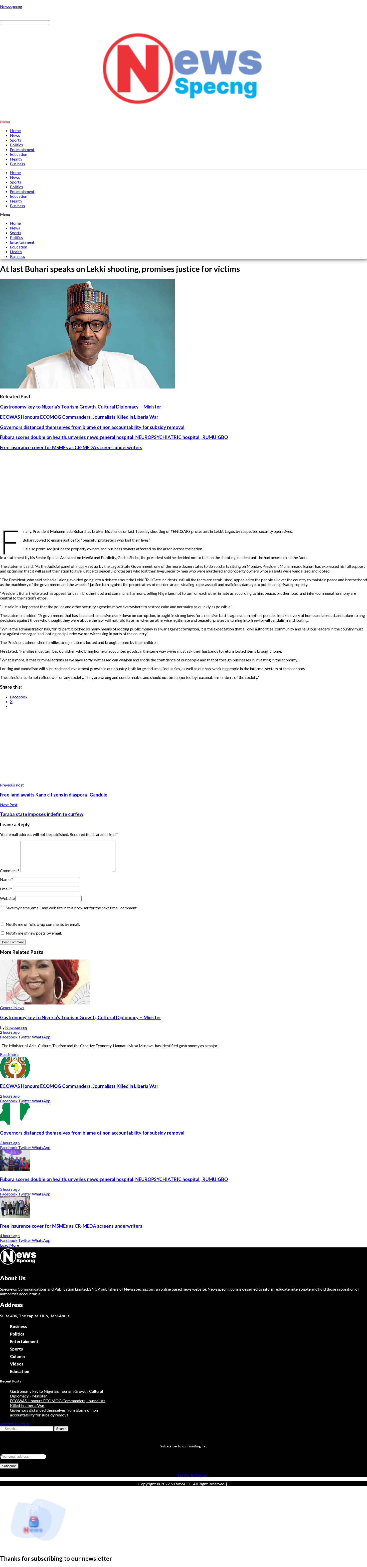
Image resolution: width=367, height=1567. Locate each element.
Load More (9, 1245)
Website (7, 898)
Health (16, 159)
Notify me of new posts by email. (34, 933)
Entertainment (22, 149)
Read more (9, 1054)
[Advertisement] (183, 490)
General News (12, 1007)
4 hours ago (10, 1235)
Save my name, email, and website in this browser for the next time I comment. (71, 907)
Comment (9, 870)
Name (6, 879)
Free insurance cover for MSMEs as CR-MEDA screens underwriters (71, 447)
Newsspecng (11, 6)
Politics (16, 144)
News (15, 135)
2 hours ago (10, 1032)
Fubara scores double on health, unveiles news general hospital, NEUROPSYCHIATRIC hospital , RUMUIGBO (114, 437)
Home (15, 130)
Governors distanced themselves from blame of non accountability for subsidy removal (92, 427)
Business (17, 163)
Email (6, 888)
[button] (183, 121)
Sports (15, 140)
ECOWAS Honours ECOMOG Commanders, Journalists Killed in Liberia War (79, 417)
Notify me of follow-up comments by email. (43, 924)
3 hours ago (10, 1142)
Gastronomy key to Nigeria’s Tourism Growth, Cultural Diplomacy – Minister (80, 406)
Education (18, 154)
